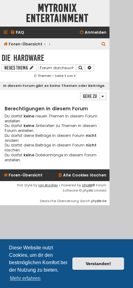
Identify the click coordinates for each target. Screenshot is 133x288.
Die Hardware (23, 58)
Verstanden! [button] (98, 263)
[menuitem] (17, 32)
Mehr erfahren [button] (25, 278)
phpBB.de (98, 200)
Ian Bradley (48, 185)
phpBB (87, 185)
